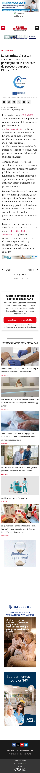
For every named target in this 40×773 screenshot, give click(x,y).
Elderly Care (18, 279)
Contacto (27, 754)
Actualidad (7, 50)
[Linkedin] (26, 745)
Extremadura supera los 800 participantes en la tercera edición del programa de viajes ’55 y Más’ (20, 402)
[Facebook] (14, 745)
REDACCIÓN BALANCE (9, 107)
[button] (3, 28)
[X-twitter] (18, 745)
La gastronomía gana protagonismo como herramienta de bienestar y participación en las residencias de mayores (19, 529)
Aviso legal (11, 750)
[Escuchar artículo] (29, 102)
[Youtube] (22, 745)
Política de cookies (15, 754)
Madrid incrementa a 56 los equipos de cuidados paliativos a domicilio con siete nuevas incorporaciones (18, 436)
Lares (26, 279)
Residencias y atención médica (14, 498)
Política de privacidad (25, 750)
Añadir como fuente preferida (20, 320)
